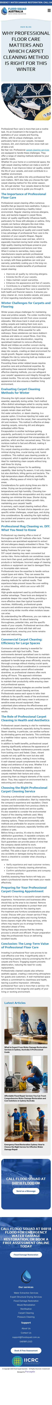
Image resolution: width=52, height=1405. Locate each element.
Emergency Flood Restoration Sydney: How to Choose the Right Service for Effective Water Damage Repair (24, 1146)
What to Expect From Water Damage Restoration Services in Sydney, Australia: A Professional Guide (25, 1049)
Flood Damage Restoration (26, 1301)
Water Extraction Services (26, 1293)
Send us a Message (26, 1191)
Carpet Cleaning (26, 1313)
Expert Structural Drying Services (26, 1297)
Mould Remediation (26, 1305)
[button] (49, 11)
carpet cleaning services (37, 150)
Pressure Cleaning (26, 1317)
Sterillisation (26, 1309)
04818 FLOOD (23, 1183)
